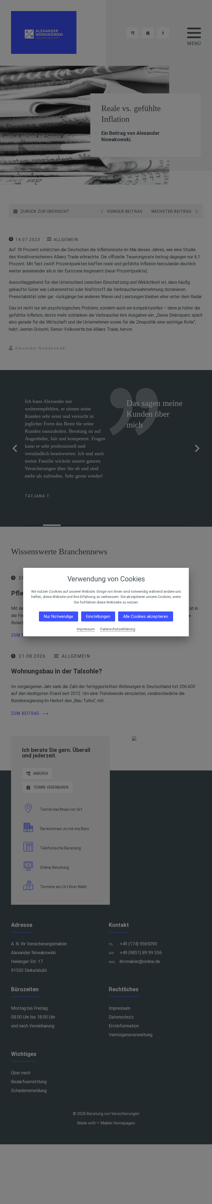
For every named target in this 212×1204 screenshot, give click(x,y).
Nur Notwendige (58, 616)
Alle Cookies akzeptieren (145, 616)
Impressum (86, 629)
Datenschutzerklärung (117, 629)
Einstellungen (98, 616)
